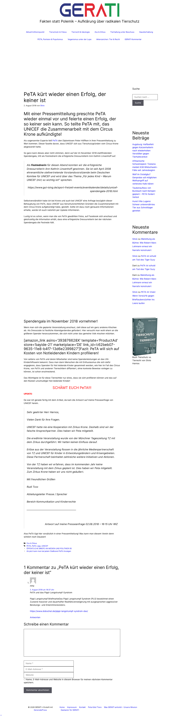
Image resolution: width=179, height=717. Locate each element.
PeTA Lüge (36, 546)
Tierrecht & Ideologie (80, 32)
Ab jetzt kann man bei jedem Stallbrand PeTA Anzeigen (49, 551)
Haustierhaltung (146, 32)
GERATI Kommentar (133, 39)
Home (62, 707)
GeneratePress (40, 710)
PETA (29, 546)
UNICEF (45, 546)
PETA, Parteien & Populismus (50, 39)
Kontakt (82, 707)
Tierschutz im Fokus (58, 32)
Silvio (134, 239)
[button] (1, 715)
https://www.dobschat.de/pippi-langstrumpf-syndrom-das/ (59, 611)
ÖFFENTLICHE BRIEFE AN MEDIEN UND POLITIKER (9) (49, 548)
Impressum (72, 707)
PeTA (55, 140)
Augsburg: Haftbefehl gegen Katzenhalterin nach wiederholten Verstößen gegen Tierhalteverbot (143, 150)
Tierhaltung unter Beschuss (122, 32)
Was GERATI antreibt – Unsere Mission (120, 707)
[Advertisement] (89, 61)
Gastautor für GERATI (70, 710)
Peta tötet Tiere (95, 707)
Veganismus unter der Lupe (79, 39)
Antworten (35, 617)
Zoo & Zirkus (100, 32)
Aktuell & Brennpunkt (35, 32)
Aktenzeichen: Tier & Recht (108, 39)
